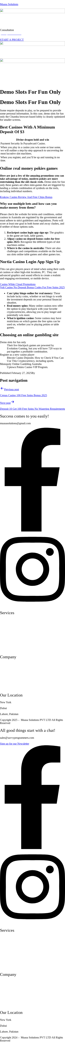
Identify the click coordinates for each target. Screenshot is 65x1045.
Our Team (5, 670)
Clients (4, 681)
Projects (4, 676)
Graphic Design (8, 649)
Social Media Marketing (13, 643)
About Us (5, 664)
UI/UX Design (8, 620)
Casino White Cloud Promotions (18, 284)
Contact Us (6, 687)
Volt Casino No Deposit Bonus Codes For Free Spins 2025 (32, 287)
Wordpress (6, 637)
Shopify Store (7, 631)
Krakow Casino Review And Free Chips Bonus (26, 197)
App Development (10, 626)
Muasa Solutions (9, 4)
